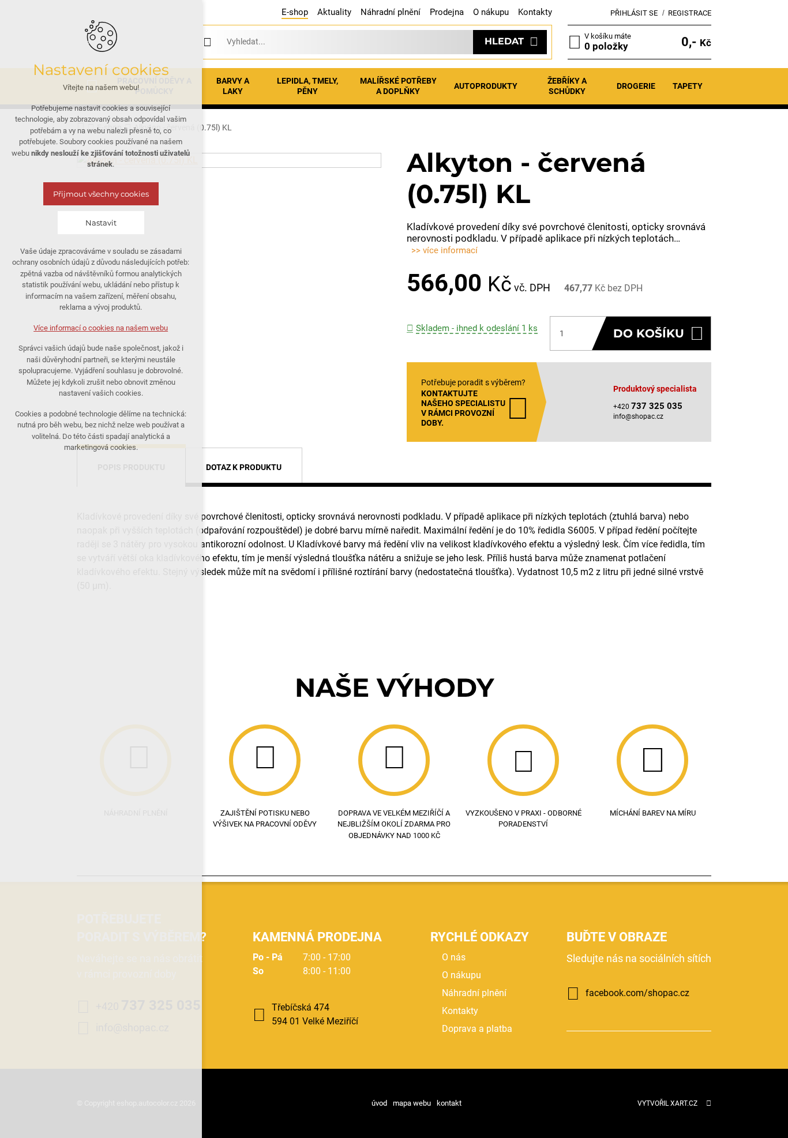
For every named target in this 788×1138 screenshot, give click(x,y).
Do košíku (648, 333)
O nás (454, 957)
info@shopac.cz (638, 416)
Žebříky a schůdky (567, 86)
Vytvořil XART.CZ (667, 1103)
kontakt (449, 1103)
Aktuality (334, 12)
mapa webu (412, 1103)
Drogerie (636, 86)
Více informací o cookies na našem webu (101, 328)
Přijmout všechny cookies (101, 193)
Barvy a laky (232, 86)
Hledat (504, 41)
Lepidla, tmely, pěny (307, 86)
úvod (379, 1103)
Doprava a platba (477, 1028)
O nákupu (491, 12)
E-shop (295, 12)
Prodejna (447, 12)
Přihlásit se (634, 13)
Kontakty (535, 12)
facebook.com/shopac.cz (637, 992)
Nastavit (101, 222)
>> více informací (444, 250)
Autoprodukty (485, 86)
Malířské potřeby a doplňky (398, 86)
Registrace (689, 13)
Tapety (688, 86)
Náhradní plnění (391, 12)
